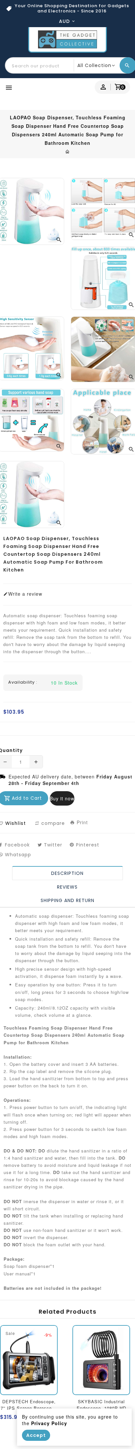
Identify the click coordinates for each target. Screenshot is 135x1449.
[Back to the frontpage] (67, 151)
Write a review (25, 593)
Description (67, 873)
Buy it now (62, 798)
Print (81, 822)
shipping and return (67, 900)
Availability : (22, 682)
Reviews (67, 887)
